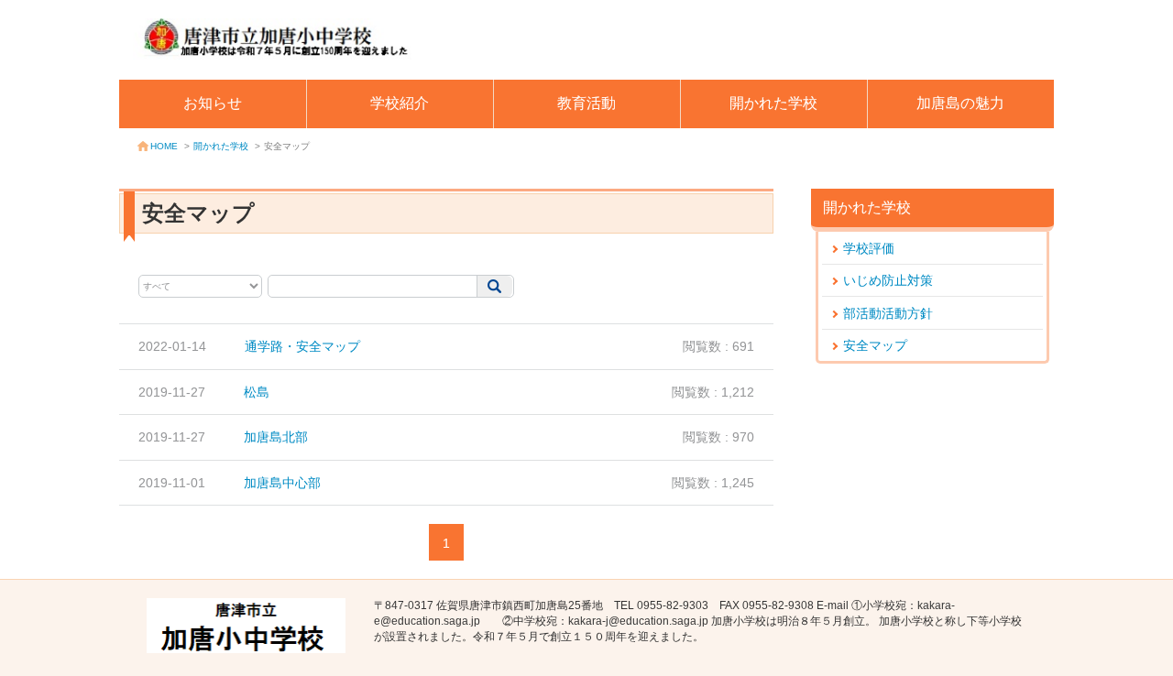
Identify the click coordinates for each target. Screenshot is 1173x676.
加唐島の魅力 (960, 103)
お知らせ (212, 103)
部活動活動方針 (888, 313)
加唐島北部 (276, 437)
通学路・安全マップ (302, 346)
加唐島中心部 (282, 482)
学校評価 (868, 248)
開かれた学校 (773, 103)
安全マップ (875, 345)
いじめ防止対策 (888, 280)
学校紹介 (399, 103)
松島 (256, 392)
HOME (164, 146)
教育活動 (586, 103)
